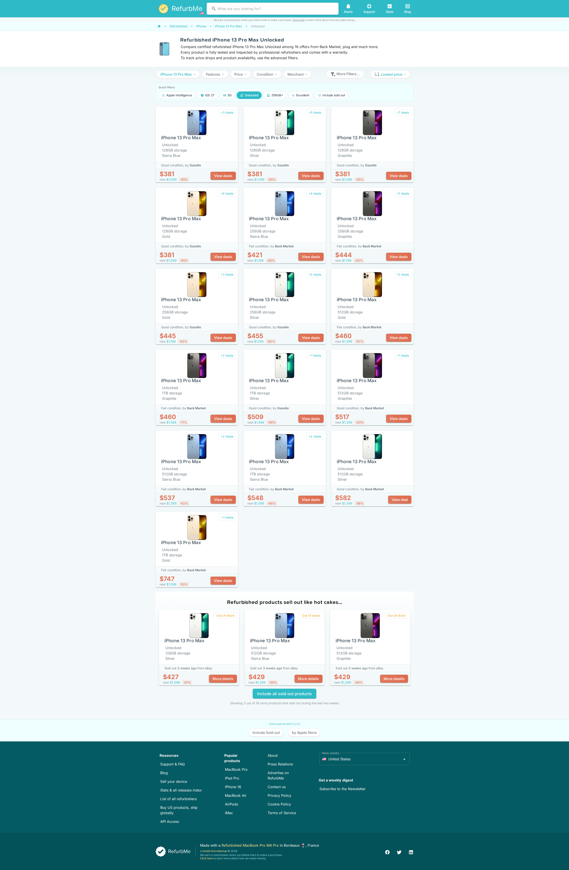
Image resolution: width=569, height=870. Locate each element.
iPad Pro (232, 778)
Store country (330, 753)
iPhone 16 (233, 787)
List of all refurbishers (178, 799)
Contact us (277, 787)
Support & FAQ (172, 764)
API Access (169, 821)
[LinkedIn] (411, 851)
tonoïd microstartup (214, 851)
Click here (299, 20)
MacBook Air (235, 795)
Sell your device (173, 781)
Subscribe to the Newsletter (342, 789)
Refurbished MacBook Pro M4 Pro (251, 845)
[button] (178, 74)
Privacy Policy (279, 795)
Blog (164, 773)
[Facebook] (387, 851)
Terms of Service (282, 813)
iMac (229, 813)
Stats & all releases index (181, 790)
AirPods (231, 804)
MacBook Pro (236, 769)
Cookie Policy (279, 804)
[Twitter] (399, 851)
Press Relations (280, 764)
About (273, 755)
